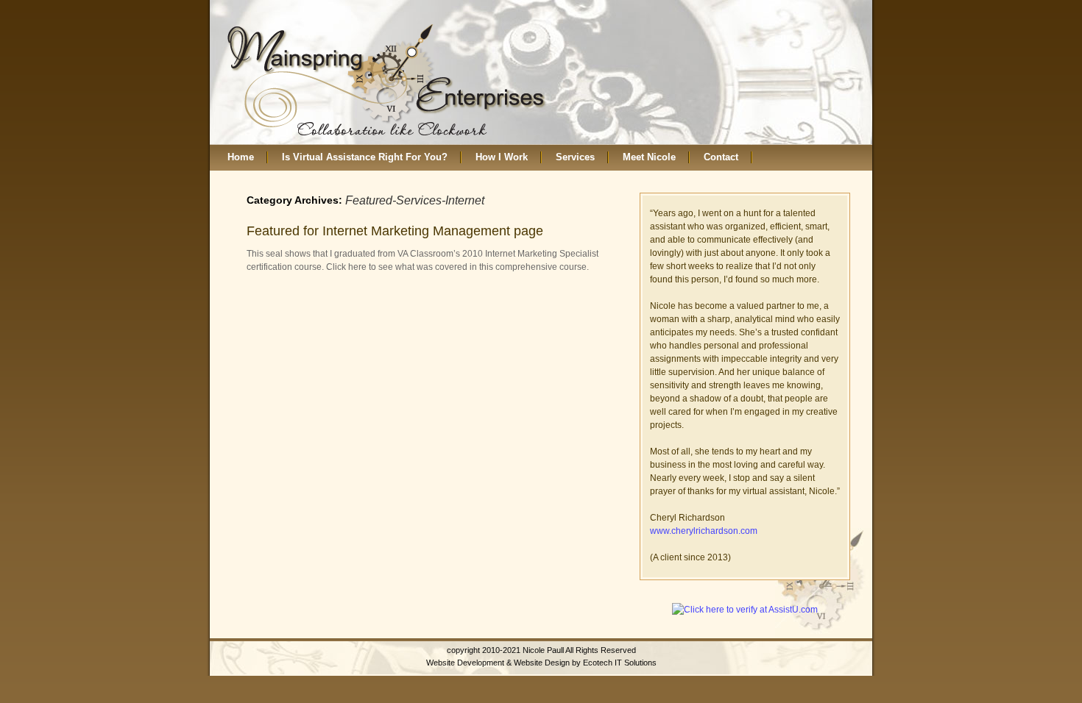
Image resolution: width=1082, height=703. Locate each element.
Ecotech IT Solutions (620, 662)
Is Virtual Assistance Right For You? (365, 157)
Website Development (465, 662)
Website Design (542, 662)
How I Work (501, 157)
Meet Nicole (649, 157)
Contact (721, 157)
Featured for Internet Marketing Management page (395, 231)
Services (575, 157)
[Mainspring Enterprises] (387, 79)
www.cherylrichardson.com (703, 531)
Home (240, 157)
